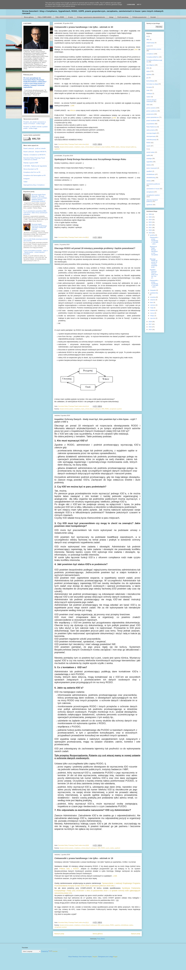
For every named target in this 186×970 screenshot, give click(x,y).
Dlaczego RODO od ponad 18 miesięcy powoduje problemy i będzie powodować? (94, 248)
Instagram (26, 178)
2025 (150, 217)
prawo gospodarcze (152, 117)
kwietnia (153, 310)
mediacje (149, 93)
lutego (152, 315)
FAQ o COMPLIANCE (44, 17)
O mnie (70, 17)
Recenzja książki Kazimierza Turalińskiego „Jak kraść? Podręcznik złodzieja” (39, 226)
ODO (102, 409)
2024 (150, 219)
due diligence (150, 65)
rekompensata (150, 136)
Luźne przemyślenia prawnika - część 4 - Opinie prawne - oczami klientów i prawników (35, 252)
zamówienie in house (152, 188)
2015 (150, 329)
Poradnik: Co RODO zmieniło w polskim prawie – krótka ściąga (35, 127)
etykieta (148, 74)
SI (147, 149)
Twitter (25, 181)
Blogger (115, 956)
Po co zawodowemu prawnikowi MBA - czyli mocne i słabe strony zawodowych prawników (35, 212)
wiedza (117, 147)
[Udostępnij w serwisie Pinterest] (101, 144)
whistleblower (124, 925)
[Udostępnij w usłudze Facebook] (99, 144)
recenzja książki (151, 133)
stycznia (153, 318)
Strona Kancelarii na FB (30, 169)
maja (152, 307)
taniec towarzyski (151, 168)
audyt (148, 46)
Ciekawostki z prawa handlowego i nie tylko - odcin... (154, 241)
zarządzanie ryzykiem (115, 409)
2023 (150, 222)
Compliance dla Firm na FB (31, 172)
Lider (148, 90)
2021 (150, 227)
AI (147, 36)
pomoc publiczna (151, 111)
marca (152, 313)
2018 (150, 321)
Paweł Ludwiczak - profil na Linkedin (34, 148)
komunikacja (150, 81)
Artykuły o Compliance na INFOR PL (34, 154)
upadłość (149, 171)
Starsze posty (135, 934)
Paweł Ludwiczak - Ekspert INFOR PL (34, 151)
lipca (151, 302)
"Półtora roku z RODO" (69, 869)
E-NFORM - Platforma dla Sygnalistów (35, 166)
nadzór (148, 96)
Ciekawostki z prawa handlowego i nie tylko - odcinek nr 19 (83, 858)
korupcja (149, 87)
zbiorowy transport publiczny (128, 147)
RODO (113, 147)
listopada (153, 290)
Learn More (131, 4)
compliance (77, 147)
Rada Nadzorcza (151, 127)
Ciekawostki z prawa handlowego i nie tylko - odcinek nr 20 (83, 27)
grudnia (152, 235)
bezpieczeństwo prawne (66, 147)
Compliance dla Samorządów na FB (34, 175)
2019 (150, 233)
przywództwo (150, 123)
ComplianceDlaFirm (152, 57)
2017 (150, 324)
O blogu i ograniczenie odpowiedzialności (91, 17)
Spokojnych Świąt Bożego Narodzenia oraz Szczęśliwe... (154, 251)
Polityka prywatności (139, 17)
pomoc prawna (105, 925)
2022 (150, 225)
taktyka (148, 165)
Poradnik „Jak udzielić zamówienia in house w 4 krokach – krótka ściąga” (34, 122)
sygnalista (117, 925)
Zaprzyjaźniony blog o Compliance (34, 185)
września (153, 297)
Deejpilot (94, 956)
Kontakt (153, 17)
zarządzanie (150, 192)
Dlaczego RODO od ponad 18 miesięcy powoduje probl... (153, 263)
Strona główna (29, 17)
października (154, 293)
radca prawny (150, 130)
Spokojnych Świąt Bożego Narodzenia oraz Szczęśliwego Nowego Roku (90, 159)
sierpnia (152, 300)
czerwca (153, 305)
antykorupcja (150, 42)
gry (147, 77)
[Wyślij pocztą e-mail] (94, 144)
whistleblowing (150, 177)
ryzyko (107, 848)
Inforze (72, 110)
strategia (149, 158)
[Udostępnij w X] (97, 144)
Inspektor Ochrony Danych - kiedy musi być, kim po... (154, 274)
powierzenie (150, 114)
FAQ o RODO (60, 17)
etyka (82, 147)
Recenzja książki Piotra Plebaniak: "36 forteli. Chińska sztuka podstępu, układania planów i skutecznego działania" (39, 198)
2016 (150, 327)
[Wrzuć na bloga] (95, 144)
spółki (148, 155)
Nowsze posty (59, 934)
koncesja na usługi (152, 84)
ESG (147, 68)
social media (150, 152)
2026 (150, 214)
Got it (139, 4)
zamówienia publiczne (153, 184)
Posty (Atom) (101, 938)
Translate (54, 951)
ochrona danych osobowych (93, 147)
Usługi (111, 17)
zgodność (57, 149)
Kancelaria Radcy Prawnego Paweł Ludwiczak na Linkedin (34, 158)
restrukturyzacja (151, 139)
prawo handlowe (105, 147)
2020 (150, 230)
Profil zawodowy (123, 17)
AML (147, 39)
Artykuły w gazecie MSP (30, 163)
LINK (136, 49)
